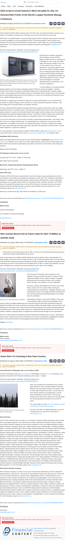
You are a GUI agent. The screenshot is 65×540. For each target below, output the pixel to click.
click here (50, 404)
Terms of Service (56, 537)
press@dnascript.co (6, 218)
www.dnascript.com (53, 131)
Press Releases (39, 6)
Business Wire (40, 23)
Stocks (3, 6)
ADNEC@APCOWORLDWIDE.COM (11, 340)
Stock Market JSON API (41, 528)
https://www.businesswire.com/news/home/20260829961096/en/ (19, 381)
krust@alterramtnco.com (7, 512)
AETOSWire (9, 322)
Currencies (29, 6)
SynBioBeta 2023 (55, 44)
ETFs (14, 6)
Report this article (8, 228)
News (9, 6)
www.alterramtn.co (25, 496)
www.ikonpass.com (36, 413)
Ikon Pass (49, 374)
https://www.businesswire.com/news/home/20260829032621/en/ (19, 271)
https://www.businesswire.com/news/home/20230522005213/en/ (19, 52)
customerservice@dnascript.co (37, 133)
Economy (21, 6)
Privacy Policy (44, 537)
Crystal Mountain (25, 374)
